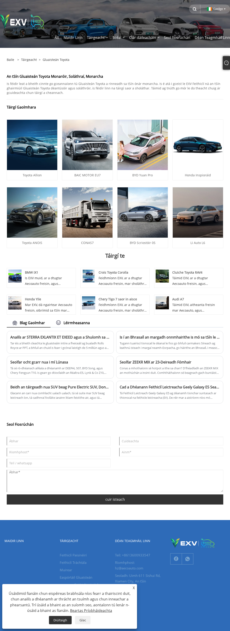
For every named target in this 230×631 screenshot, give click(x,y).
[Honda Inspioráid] (198, 144)
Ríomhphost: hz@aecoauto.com (129, 565)
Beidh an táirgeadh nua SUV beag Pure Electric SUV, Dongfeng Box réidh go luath (60, 387)
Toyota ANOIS (32, 243)
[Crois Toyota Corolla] (88, 276)
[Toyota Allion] (32, 144)
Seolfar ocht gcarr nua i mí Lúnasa (39, 362)
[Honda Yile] (15, 302)
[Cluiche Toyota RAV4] (162, 276)
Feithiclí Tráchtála (73, 562)
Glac (83, 620)
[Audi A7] (162, 302)
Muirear (66, 570)
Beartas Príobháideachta (91, 610)
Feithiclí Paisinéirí (73, 555)
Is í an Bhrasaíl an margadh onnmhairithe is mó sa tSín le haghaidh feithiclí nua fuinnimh (170, 337)
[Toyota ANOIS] (32, 212)
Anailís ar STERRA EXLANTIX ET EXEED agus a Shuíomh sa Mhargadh (60, 337)
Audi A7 (178, 299)
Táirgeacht (29, 60)
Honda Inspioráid (198, 175)
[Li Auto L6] (198, 212)
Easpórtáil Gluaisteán (76, 577)
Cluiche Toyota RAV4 (187, 272)
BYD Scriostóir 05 (142, 243)
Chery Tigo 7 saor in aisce (118, 299)
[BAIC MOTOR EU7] (87, 144)
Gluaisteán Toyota (56, 60)
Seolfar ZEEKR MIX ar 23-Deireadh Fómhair (155, 362)
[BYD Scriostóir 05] (142, 212)
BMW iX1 (31, 272)
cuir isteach (115, 499)
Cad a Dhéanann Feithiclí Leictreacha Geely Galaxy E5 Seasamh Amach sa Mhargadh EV (170, 387)
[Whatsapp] (187, 559)
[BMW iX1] (15, 276)
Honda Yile (33, 299)
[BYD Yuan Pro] (142, 144)
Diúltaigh (60, 620)
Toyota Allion (32, 175)
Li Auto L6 (197, 243)
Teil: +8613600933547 (132, 555)
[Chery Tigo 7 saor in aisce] (88, 302)
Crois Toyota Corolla (113, 272)
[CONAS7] (87, 212)
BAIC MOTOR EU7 (87, 175)
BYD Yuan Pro (142, 175)
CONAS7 (87, 243)
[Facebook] (176, 559)
